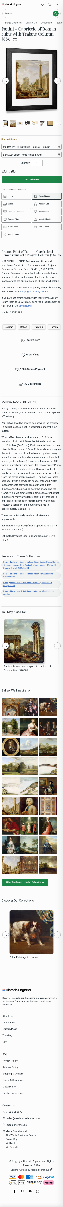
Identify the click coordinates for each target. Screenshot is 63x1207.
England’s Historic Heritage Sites (24, 562)
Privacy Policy (10, 1060)
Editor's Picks (9, 1028)
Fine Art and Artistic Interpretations (25, 582)
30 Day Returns (23, 305)
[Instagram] (37, 1192)
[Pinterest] (22, 1192)
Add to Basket (32, 179)
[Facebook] (14, 1192)
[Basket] (49, 4)
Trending (7, 1035)
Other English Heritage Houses (32, 565)
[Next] (57, 80)
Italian (23, 326)
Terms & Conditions (13, 1080)
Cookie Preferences (13, 1093)
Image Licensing (13, 22)
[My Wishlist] (42, 4)
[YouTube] (30, 1192)
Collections (46, 22)
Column (9, 326)
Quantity (25, 162)
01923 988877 (14, 1111)
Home (5, 562)
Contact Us (31, 22)
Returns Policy (10, 1067)
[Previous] (5, 80)
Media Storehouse (41, 1169)
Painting (38, 326)
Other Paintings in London (24, 957)
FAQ (4, 1054)
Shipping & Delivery (12, 1073)
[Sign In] (57, 4)
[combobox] (28, 13)
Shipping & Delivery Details (33, 291)
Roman (54, 326)
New (4, 1041)
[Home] (12, 4)
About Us (7, 1016)
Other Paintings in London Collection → (25, 882)
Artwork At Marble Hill (20, 568)
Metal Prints (9, 1086)
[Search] (56, 13)
